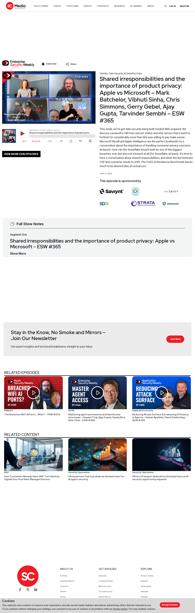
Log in (172, 6)
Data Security (116, 73)
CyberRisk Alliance (67, 581)
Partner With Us (105, 597)
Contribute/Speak (106, 581)
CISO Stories (41, 6)
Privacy (63, 597)
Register (184, 6)
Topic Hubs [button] (72, 6)
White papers (146, 586)
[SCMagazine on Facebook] (20, 589)
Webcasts (144, 591)
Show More (18, 253)
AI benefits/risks (133, 73)
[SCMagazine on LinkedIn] (35, 589)
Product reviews (147, 576)
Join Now (175, 339)
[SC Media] (15, 5)
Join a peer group (105, 591)
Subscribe (102, 576)
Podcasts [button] (103, 6)
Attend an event (105, 586)
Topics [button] (57, 6)
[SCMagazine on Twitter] (28, 589)
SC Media (63, 576)
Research (144, 581)
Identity (104, 73)
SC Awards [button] (136, 6)
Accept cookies (170, 605)
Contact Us (64, 586)
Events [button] (88, 6)
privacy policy (120, 609)
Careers (63, 591)
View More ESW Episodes (21, 154)
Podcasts (144, 597)
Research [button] (119, 6)
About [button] (150, 6)
